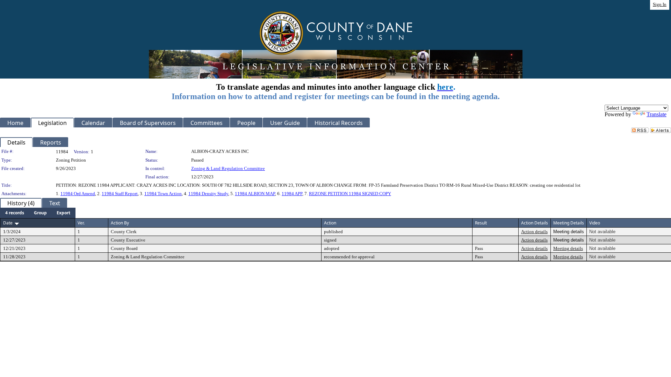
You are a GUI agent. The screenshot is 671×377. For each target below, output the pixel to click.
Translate (656, 114)
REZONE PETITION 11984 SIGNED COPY (350, 193)
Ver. (81, 223)
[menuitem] (14, 213)
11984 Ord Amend (77, 193)
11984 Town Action (163, 193)
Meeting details (568, 248)
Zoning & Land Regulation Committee (228, 168)
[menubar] (37, 213)
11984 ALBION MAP (255, 193)
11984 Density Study (208, 193)
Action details (534, 231)
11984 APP (292, 193)
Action (330, 223)
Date (8, 223)
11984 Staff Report (120, 193)
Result (481, 223)
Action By (120, 223)
